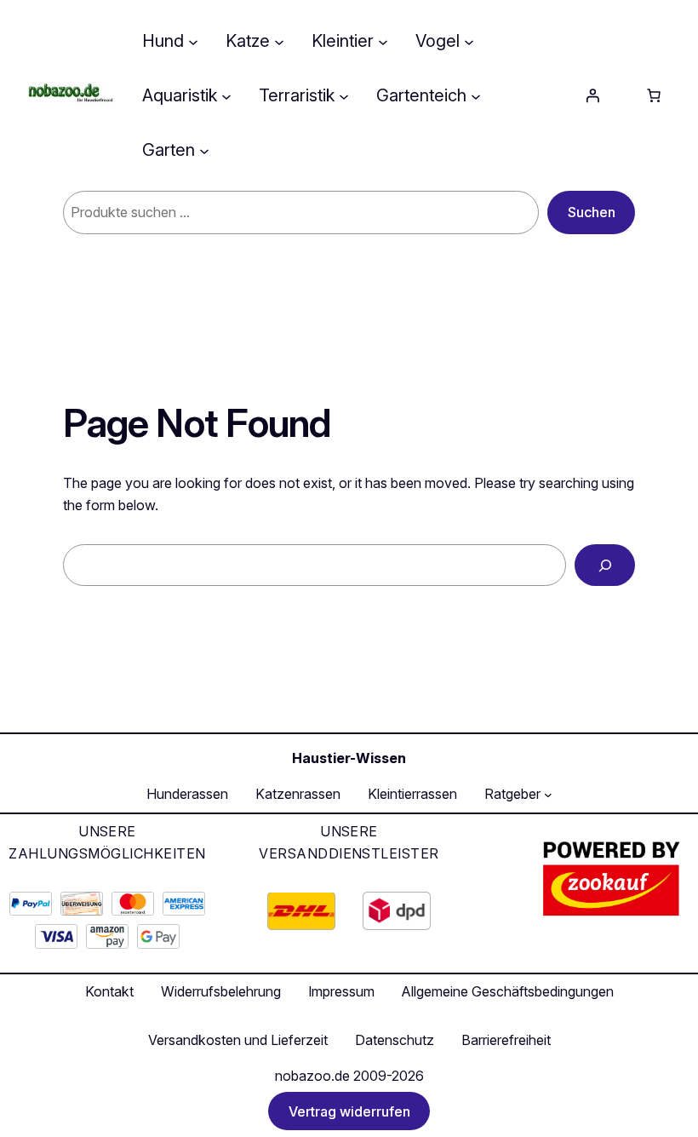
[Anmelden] (592, 95)
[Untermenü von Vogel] (469, 41)
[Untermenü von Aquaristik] (226, 95)
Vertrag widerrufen (349, 1111)
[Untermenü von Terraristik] (344, 95)
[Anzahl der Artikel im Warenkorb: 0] (654, 95)
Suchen (591, 212)
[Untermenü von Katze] (279, 41)
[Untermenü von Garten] (204, 150)
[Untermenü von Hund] (193, 41)
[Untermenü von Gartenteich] (476, 95)
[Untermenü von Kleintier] (383, 41)
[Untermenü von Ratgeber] (548, 794)
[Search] (605, 565)
